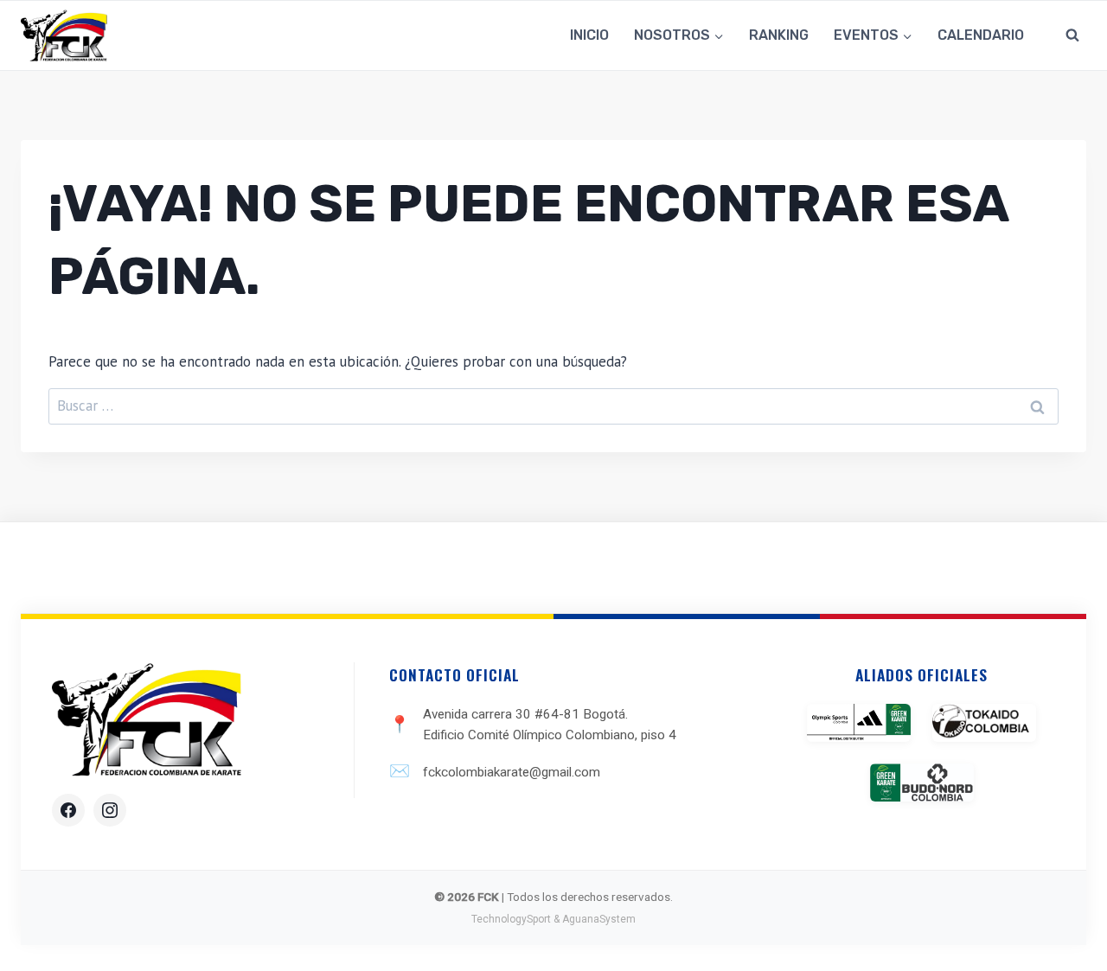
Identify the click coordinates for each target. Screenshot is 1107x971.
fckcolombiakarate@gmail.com (511, 772)
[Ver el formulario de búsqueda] (1072, 35)
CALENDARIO (980, 35)
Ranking (779, 35)
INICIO (589, 35)
